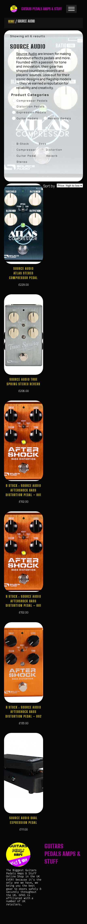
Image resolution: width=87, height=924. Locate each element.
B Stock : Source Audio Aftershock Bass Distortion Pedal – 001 (23, 490)
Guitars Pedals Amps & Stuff (41, 9)
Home (11, 21)
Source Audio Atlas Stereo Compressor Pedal (23, 273)
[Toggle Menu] (71, 9)
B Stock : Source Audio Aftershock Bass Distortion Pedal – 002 (23, 711)
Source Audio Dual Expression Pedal (23, 820)
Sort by (49, 186)
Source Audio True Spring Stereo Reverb (23, 381)
